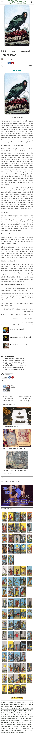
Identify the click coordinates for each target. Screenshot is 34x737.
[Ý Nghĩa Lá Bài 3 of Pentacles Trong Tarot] (17, 668)
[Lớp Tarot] (17, 495)
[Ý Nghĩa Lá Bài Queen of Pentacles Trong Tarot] (17, 689)
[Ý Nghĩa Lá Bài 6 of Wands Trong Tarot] (4, 582)
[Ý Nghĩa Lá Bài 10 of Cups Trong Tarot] (29, 614)
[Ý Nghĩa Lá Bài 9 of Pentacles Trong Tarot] (23, 679)
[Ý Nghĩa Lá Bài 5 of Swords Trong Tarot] (29, 636)
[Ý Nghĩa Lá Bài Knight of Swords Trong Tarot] (11, 657)
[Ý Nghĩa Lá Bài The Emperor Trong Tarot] (29, 517)
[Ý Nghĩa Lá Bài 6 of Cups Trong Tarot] (4, 614)
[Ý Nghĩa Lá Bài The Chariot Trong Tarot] (17, 528)
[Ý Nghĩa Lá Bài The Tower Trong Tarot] (11, 549)
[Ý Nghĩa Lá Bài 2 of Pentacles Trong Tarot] (11, 668)
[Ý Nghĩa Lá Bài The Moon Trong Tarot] (23, 549)
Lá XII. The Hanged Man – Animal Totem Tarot (25, 400)
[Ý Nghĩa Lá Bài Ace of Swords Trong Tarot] (4, 636)
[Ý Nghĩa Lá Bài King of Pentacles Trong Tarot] (23, 689)
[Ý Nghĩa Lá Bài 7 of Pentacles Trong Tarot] (11, 679)
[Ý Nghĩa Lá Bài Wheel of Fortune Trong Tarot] (4, 539)
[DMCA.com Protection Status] (17, 697)
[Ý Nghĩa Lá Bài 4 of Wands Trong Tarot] (23, 571)
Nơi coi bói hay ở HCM (21, 711)
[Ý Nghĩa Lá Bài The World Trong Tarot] (11, 560)
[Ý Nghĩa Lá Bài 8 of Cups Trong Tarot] (17, 614)
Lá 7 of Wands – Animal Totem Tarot (14, 367)
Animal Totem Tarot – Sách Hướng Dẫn (14, 358)
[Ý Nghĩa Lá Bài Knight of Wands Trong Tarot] (11, 592)
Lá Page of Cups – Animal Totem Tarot (14, 364)
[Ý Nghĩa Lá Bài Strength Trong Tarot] (23, 528)
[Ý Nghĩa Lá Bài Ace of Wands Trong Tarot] (4, 571)
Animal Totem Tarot (8, 374)
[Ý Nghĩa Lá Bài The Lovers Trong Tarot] (11, 528)
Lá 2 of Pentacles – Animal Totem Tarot (14, 360)
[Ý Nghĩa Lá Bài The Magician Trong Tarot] (11, 517)
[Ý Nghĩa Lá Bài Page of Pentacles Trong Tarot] (4, 689)
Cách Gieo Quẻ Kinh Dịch (10, 426)
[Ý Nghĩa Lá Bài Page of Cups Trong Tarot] (4, 625)
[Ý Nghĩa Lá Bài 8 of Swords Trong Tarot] (17, 646)
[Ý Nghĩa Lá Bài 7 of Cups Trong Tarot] (11, 614)
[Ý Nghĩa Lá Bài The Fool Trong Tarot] (4, 517)
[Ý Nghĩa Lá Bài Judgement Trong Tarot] (4, 560)
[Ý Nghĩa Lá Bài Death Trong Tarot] (23, 539)
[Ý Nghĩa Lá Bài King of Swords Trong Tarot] (23, 657)
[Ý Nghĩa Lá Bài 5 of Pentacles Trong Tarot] (29, 668)
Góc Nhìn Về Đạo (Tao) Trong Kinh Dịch (14, 470)
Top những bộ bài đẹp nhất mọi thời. (18, 345)
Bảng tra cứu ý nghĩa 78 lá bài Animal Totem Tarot (15, 314)
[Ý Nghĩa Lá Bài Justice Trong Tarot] (11, 539)
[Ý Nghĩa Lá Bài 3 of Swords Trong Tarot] (17, 636)
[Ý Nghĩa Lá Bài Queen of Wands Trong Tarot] (17, 592)
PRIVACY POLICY (9, 735)
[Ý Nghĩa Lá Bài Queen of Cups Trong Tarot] (17, 625)
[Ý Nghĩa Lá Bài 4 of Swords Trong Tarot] (23, 636)
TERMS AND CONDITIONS (22, 735)
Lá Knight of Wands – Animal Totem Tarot (15, 365)
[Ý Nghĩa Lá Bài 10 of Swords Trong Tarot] (29, 646)
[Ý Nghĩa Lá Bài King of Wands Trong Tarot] (23, 592)
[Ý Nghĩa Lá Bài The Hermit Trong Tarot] (29, 528)
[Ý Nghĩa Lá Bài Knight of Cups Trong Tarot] (11, 625)
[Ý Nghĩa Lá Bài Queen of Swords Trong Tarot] (17, 657)
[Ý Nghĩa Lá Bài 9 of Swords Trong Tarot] (23, 646)
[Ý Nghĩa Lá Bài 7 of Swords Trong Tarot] (11, 646)
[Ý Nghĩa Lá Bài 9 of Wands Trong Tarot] (23, 582)
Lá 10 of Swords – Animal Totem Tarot (14, 362)
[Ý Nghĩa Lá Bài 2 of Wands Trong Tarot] (11, 571)
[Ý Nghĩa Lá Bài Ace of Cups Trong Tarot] (4, 603)
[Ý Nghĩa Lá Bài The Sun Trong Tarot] (29, 549)
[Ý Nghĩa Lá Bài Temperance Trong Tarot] (29, 539)
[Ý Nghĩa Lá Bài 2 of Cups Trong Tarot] (11, 603)
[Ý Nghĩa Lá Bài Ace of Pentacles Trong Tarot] (4, 668)
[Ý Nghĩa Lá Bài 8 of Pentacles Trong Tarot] (17, 679)
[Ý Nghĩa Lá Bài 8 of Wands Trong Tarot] (17, 582)
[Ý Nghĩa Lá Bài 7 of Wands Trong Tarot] (11, 582)
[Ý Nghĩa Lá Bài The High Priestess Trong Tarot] (17, 517)
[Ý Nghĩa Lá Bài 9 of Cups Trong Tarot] (23, 614)
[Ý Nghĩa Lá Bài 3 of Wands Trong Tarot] (17, 571)
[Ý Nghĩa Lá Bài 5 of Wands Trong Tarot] (29, 571)
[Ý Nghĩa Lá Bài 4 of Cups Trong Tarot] (23, 603)
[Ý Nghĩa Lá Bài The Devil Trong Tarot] (4, 549)
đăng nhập (8, 481)
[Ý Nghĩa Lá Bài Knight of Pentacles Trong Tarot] (11, 689)
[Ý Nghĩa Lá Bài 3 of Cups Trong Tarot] (17, 603)
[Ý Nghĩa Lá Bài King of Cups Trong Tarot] (23, 625)
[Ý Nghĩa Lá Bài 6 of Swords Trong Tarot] (4, 646)
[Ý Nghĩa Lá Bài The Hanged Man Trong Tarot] (17, 539)
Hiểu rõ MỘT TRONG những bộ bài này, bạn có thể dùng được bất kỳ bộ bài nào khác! (20, 338)
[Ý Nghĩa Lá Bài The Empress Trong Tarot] (23, 517)
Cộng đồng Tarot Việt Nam (9, 702)
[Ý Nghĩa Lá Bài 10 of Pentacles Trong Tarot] (29, 679)
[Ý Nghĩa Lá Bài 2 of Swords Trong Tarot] (11, 636)
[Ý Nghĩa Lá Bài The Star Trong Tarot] (17, 549)
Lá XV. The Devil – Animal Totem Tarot (14, 369)
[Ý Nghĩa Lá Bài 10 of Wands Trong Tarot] (29, 582)
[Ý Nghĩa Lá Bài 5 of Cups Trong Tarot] (29, 603)
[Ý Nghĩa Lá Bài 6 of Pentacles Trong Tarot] (4, 679)
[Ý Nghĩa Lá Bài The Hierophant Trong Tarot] (4, 528)
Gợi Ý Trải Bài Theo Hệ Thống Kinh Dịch (14, 448)
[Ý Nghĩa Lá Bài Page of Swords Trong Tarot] (4, 657)
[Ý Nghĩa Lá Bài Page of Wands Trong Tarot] (4, 592)
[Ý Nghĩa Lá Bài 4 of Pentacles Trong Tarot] (23, 668)
